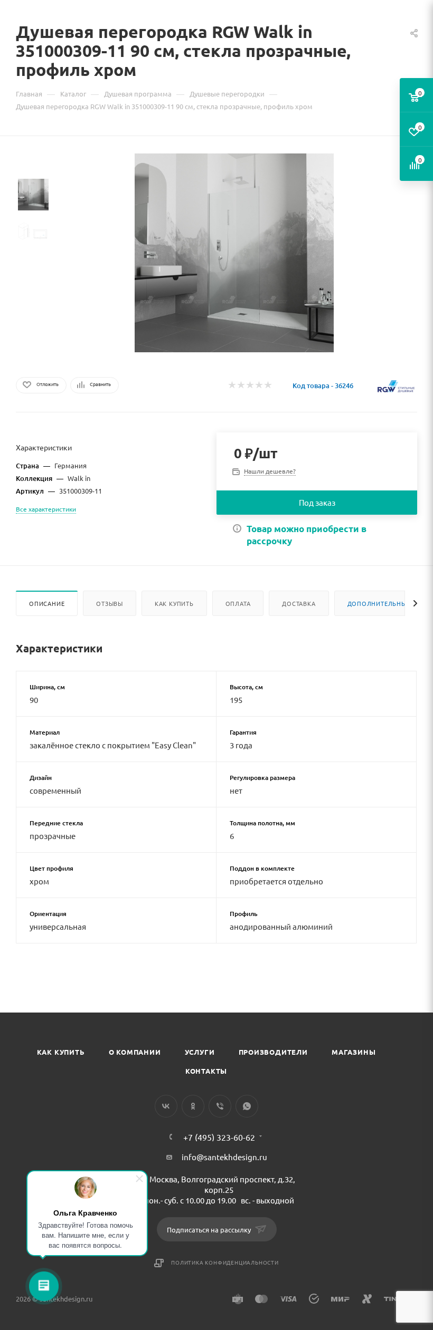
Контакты (206, 1070)
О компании (135, 1051)
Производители (273, 1051)
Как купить (174, 603)
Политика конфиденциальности (225, 1262)
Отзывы (109, 603)
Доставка (298, 603)
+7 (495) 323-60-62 (219, 1137)
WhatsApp (247, 1106)
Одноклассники (193, 1106)
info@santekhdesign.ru (224, 1157)
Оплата (238, 603)
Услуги (200, 1051)
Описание (46, 603)
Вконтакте (166, 1106)
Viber (220, 1106)
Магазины (353, 1051)
